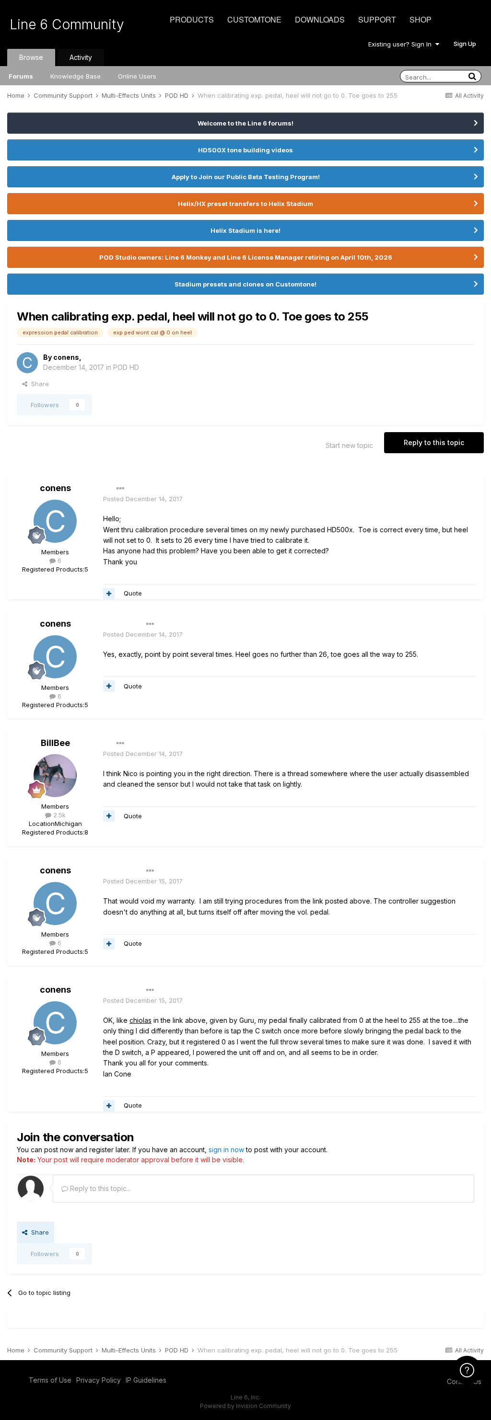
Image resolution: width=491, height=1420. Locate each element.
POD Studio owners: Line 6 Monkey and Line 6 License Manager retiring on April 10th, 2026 (245, 257)
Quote (133, 593)
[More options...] (120, 488)
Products (192, 19)
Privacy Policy (98, 1380)
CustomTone (254, 19)
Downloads (320, 19)
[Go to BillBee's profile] (55, 775)
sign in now (226, 1149)
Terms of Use (50, 1380)
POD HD (126, 367)
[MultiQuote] (109, 593)
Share (38, 384)
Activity (81, 57)
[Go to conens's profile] (27, 362)
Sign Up (465, 43)
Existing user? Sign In (401, 44)
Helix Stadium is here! (245, 230)
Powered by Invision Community (245, 1405)
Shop (420, 19)
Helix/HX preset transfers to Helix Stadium (245, 203)
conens (66, 357)
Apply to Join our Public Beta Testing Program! (246, 177)
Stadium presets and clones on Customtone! (245, 284)
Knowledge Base (75, 76)
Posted (143, 499)
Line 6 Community (67, 24)
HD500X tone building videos (245, 150)
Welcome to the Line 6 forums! (245, 123)
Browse (31, 57)
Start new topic (349, 445)
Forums (21, 76)
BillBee (55, 743)
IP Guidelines (146, 1380)
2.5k (58, 815)
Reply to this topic (434, 442)
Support (377, 19)
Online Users (137, 76)
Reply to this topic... (99, 1188)
